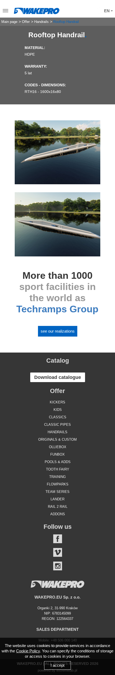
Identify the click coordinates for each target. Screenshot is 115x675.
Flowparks (57, 484)
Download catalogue (57, 377)
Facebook (57, 538)
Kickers (57, 402)
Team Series (57, 492)
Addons (57, 514)
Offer (26, 22)
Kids (57, 410)
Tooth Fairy (57, 469)
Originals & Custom (57, 439)
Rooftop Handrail (66, 22)
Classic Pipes (57, 425)
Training (57, 477)
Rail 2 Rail (57, 507)
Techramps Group (57, 309)
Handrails (41, 22)
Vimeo (57, 552)
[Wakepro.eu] (36, 9)
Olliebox (57, 447)
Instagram (57, 566)
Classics (57, 417)
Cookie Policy (28, 651)
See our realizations (58, 331)
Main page (9, 22)
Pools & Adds (58, 462)
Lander (57, 499)
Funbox (57, 454)
